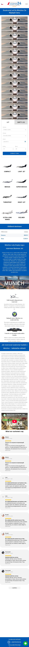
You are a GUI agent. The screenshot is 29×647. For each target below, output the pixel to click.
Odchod (4, 127)
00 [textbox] (16, 148)
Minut (16, 146)
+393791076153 (16, 642)
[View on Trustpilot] (3, 437)
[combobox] (14, 129)
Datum (4, 139)
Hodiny (4, 146)
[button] (25, 643)
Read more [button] (7, 450)
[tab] (8, 122)
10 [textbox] (3, 148)
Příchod (4, 133)
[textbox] (14, 129)
